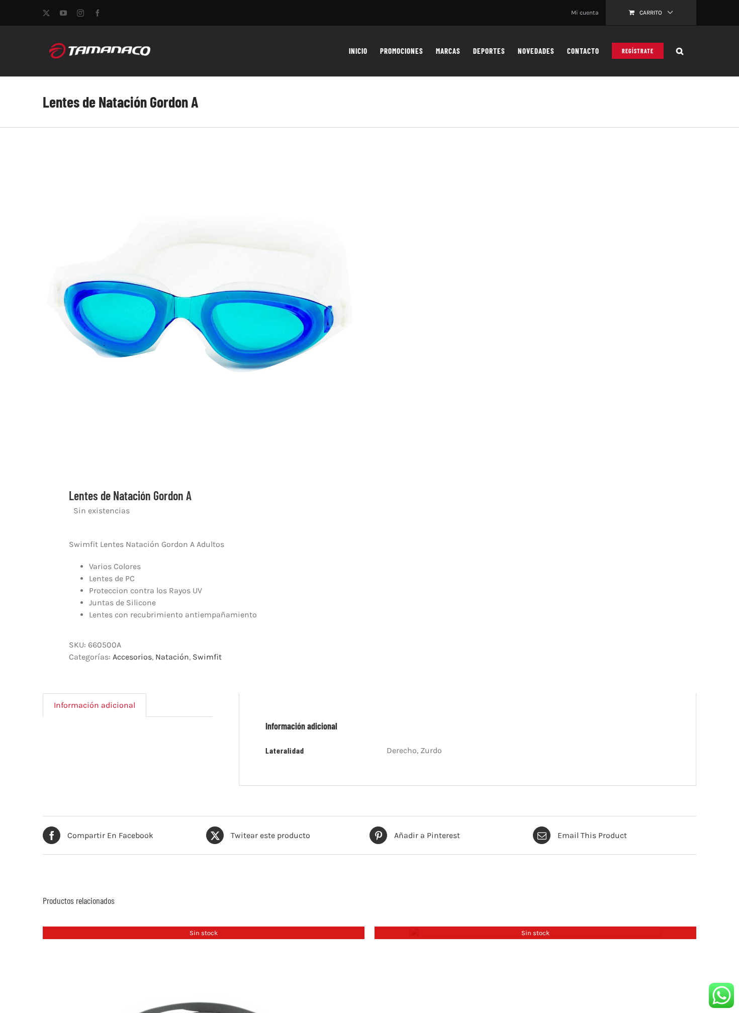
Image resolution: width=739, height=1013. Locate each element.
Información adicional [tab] (94, 705)
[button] (680, 51)
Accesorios (132, 657)
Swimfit (207, 657)
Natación (172, 657)
